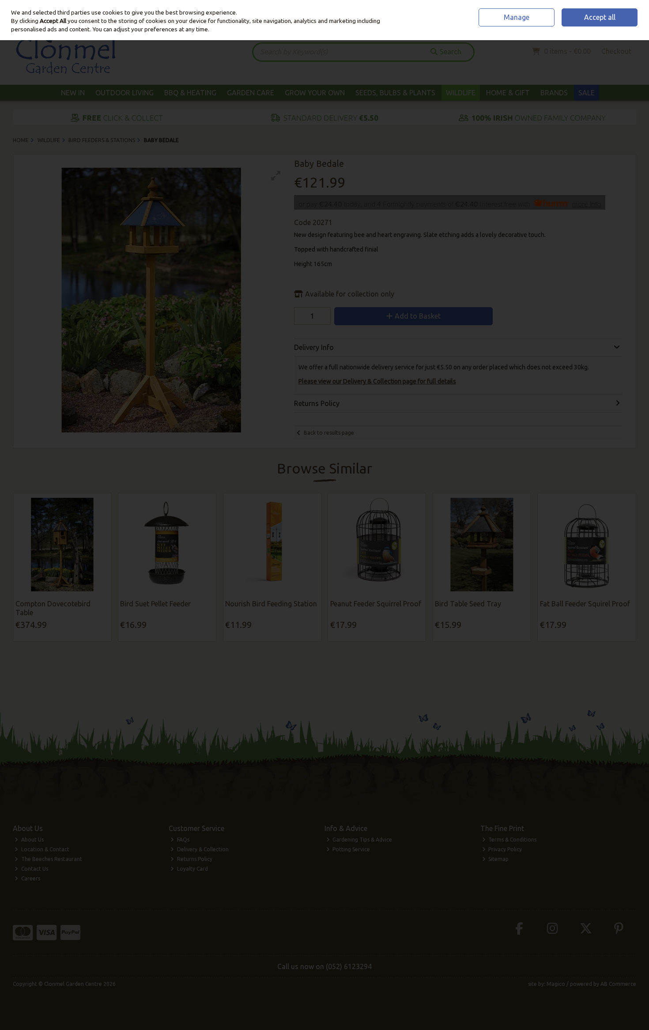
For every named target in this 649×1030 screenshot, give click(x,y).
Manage (516, 17)
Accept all (599, 17)
